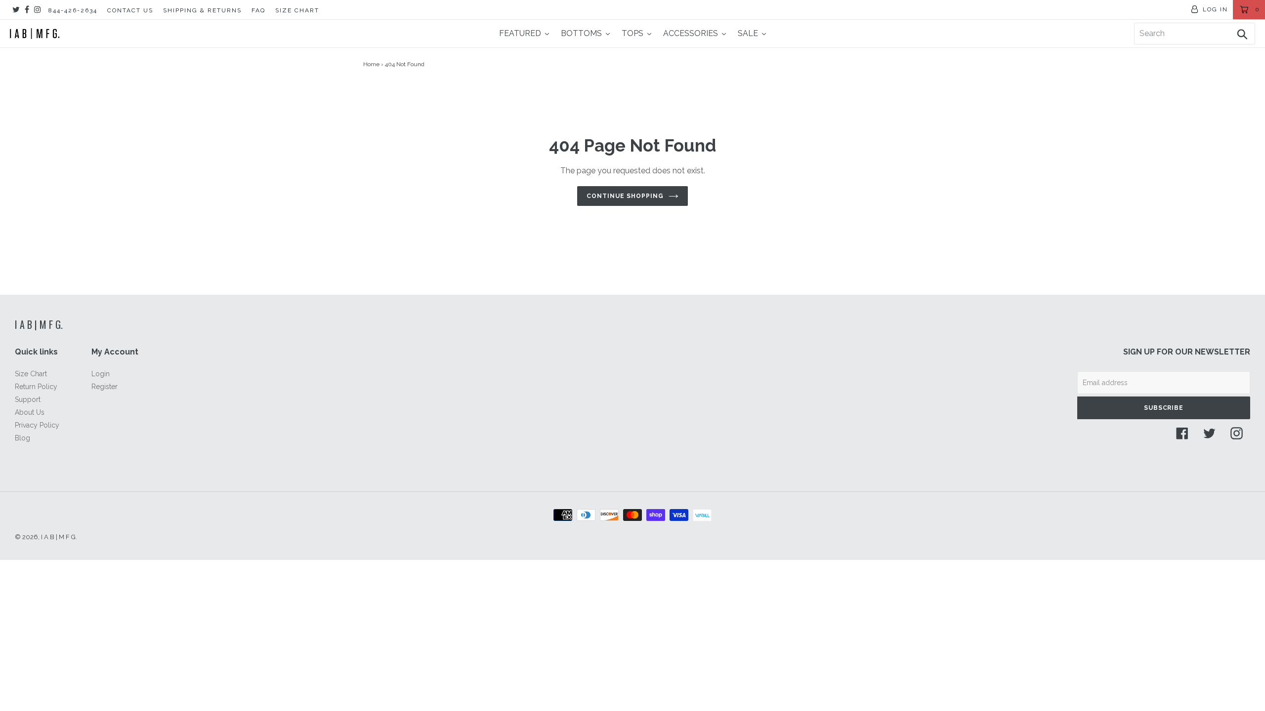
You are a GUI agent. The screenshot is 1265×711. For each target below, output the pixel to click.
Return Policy (36, 387)
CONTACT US (130, 10)
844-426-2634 (72, 10)
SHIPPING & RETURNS (202, 10)
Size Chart (31, 374)
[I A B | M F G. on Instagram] (37, 9)
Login (100, 374)
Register (104, 387)
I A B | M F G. (39, 324)
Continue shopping (625, 196)
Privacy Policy (37, 425)
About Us (29, 412)
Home (371, 64)
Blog (22, 438)
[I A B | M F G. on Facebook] (27, 9)
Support (28, 399)
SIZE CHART (297, 10)
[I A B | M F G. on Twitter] (16, 9)
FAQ (258, 10)
